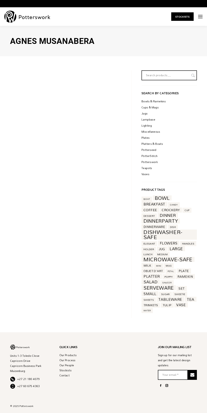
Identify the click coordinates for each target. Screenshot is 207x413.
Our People (66, 365)
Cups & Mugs (150, 107)
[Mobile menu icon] (200, 16)
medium (162, 254)
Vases (145, 174)
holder (149, 249)
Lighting (147, 125)
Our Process (67, 360)
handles (188, 243)
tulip (167, 305)
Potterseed (149, 149)
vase (181, 304)
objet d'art (153, 270)
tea (190, 299)
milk (147, 265)
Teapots (147, 168)
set (181, 288)
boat (147, 199)
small (150, 293)
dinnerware (154, 226)
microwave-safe (168, 259)
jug (162, 249)
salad (151, 281)
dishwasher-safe (163, 235)
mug (169, 265)
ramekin (185, 276)
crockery (171, 210)
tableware (170, 299)
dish (173, 227)
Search (193, 75)
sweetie (179, 294)
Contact (64, 375)
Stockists (65, 370)
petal (171, 271)
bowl (162, 197)
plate (184, 270)
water (147, 310)
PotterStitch (150, 156)
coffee (150, 209)
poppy (169, 276)
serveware (159, 287)
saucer (167, 282)
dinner (168, 215)
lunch (148, 254)
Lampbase (148, 119)
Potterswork (150, 162)
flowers (168, 243)
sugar (165, 294)
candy (174, 204)
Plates (146, 137)
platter (152, 276)
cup (187, 210)
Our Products (68, 355)
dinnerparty (161, 220)
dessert (149, 215)
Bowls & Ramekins (154, 101)
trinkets (151, 305)
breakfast (154, 204)
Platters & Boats (152, 143)
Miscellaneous (151, 131)
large (176, 248)
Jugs (145, 113)
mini (158, 266)
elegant (149, 243)
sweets (149, 299)
